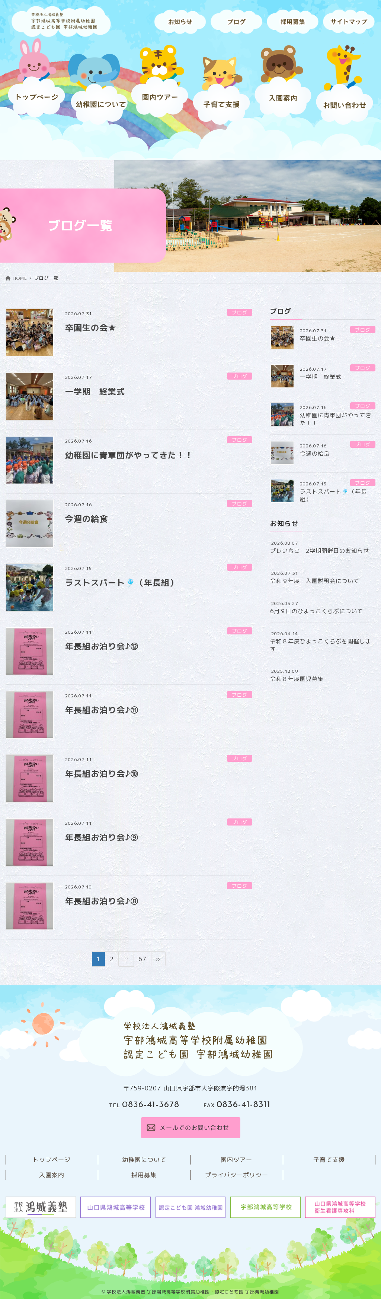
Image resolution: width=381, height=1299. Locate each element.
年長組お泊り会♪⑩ (102, 773)
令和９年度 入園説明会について (314, 581)
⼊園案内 (51, 1175)
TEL (144, 1106)
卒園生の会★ (90, 327)
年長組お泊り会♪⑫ (102, 646)
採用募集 (144, 1175)
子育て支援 (329, 1160)
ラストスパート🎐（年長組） (121, 582)
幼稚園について (144, 1160)
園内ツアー (236, 1160)
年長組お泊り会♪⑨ (102, 837)
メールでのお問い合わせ (194, 1128)
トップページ (52, 1160)
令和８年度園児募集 (297, 679)
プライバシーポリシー (236, 1175)
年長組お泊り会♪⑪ (102, 710)
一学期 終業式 (95, 391)
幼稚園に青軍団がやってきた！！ (129, 455)
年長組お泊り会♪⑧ (102, 901)
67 (142, 960)
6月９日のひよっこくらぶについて (316, 611)
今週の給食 (86, 519)
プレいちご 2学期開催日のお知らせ (319, 551)
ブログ (239, 312)
